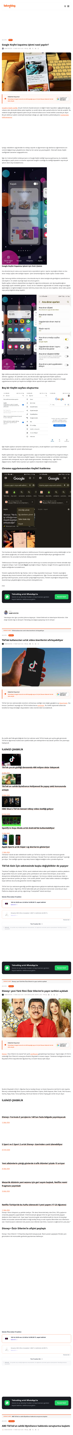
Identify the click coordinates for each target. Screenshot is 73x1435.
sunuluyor (41, 705)
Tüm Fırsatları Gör (35, 924)
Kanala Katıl (61, 597)
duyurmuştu (63, 703)
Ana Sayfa (4, 40)
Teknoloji (11, 1421)
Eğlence (11, 635)
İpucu (10, 40)
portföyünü (34, 1054)
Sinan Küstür (8, 644)
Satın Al (13, 904)
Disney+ (4, 1054)
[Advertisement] (36, 945)
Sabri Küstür (8, 48)
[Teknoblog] (9, 6)
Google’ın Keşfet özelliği (9, 108)
